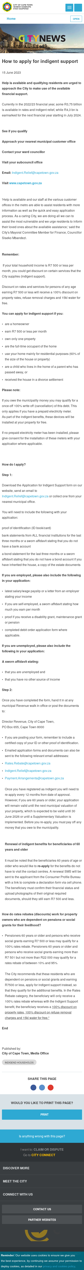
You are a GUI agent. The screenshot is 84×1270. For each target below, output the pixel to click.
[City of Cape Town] (17, 7)
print (44, 1114)
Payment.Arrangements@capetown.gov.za (34, 778)
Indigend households (19, 1062)
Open (76, 19)
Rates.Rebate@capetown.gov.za (27, 763)
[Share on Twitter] (42, 1087)
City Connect (43, 1155)
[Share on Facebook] (33, 1087)
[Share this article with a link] (51, 1087)
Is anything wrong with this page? (42, 1136)
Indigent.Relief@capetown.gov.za (35, 172)
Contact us (42, 1209)
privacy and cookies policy (59, 1266)
